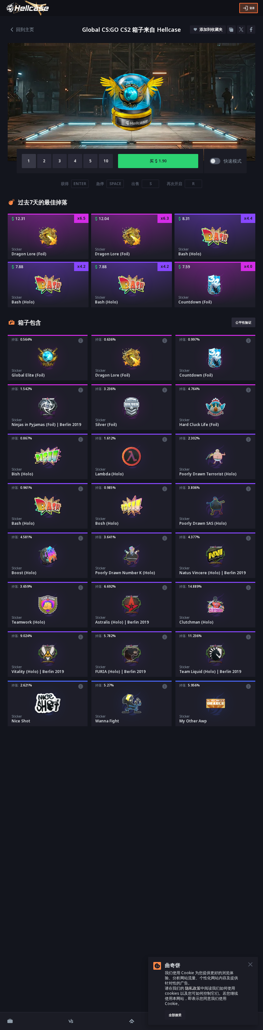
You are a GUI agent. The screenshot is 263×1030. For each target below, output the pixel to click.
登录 (252, 8)
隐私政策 (192, 988)
